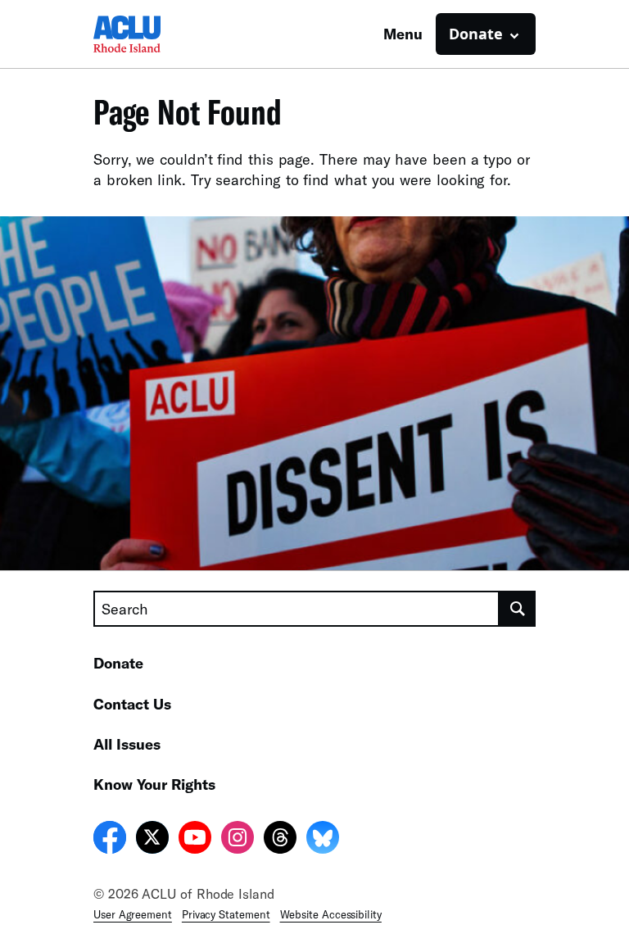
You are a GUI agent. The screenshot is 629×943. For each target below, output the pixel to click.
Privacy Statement (226, 914)
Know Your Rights (154, 784)
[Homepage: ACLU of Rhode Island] (150, 34)
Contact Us (132, 704)
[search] (518, 609)
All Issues (127, 744)
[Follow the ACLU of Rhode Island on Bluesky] (322, 840)
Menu (403, 34)
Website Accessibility (331, 914)
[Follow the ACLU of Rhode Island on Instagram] (237, 840)
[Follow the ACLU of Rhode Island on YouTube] (195, 840)
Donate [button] (476, 33)
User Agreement (132, 914)
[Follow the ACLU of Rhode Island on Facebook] (109, 840)
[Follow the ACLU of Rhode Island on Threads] (280, 840)
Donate (118, 663)
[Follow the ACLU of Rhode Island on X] (152, 840)
